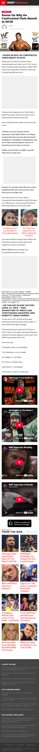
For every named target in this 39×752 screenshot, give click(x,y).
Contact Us (30, 745)
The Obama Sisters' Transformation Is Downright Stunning (10, 230)
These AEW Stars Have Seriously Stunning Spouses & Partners (28, 617)
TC (12, 26)
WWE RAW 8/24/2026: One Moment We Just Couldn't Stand (27, 558)
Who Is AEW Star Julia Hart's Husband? (9, 586)
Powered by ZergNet (31, 532)
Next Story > (7, 530)
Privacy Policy (10, 745)
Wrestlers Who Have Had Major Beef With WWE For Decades (9, 646)
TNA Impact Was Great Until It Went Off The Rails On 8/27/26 (9, 558)
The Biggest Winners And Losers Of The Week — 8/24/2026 (10, 617)
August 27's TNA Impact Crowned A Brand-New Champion (28, 587)
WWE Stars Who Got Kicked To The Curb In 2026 (28, 645)
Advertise (20, 745)
